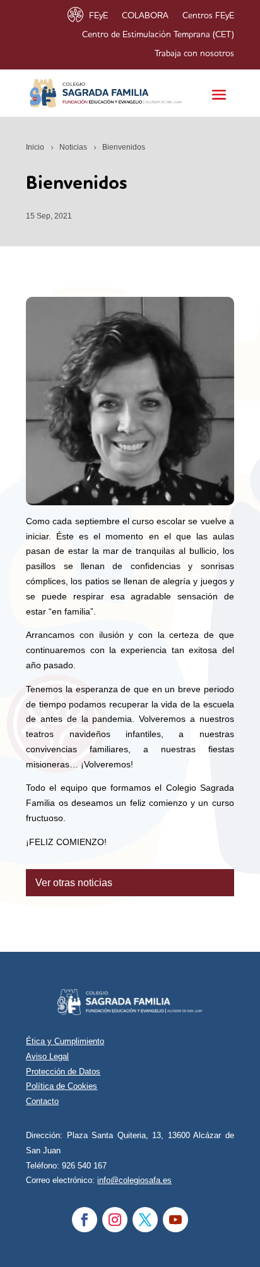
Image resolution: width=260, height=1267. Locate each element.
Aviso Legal (47, 1056)
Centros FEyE (208, 15)
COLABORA (145, 15)
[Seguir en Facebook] (84, 1219)
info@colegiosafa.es (134, 1180)
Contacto (42, 1101)
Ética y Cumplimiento (65, 1041)
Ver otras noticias (73, 882)
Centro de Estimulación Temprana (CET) (158, 34)
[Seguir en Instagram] (114, 1219)
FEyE (98, 15)
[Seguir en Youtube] (175, 1219)
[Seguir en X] (145, 1219)
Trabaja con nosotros (194, 53)
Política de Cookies (61, 1086)
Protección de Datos (63, 1071)
